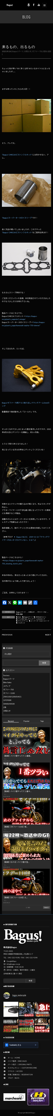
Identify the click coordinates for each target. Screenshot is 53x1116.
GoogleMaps (11, 961)
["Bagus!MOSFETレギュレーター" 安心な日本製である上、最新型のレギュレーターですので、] (10, 1009)
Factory (6, 675)
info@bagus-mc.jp (13, 964)
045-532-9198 (14, 958)
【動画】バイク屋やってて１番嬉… (17, 756)
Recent (11, 721)
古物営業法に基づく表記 (12, 974)
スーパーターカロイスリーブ (40, 621)
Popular (26, 721)
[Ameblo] (28, 5)
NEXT (48, 635)
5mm (19, 617)
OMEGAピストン (41, 617)
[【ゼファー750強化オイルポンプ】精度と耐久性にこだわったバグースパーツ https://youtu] (26, 1025)
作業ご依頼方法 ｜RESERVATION (19, 1075)
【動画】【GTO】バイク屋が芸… (16, 862)
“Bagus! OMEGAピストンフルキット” (17, 155)
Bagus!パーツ (17, 51)
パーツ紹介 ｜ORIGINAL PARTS (19, 1064)
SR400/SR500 (9, 704)
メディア (6, 686)
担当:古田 (47, 51)
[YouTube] (39, 5)
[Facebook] (34, 5)
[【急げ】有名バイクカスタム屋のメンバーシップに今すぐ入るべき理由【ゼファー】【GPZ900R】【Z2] (42, 1009)
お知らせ (27, 51)
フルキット (21, 623)
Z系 (4, 707)
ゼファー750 (37, 51)
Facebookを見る (15, 1044)
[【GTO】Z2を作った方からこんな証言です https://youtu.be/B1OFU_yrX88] (26, 1009)
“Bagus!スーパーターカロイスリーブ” (17, 218)
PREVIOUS (7, 635)
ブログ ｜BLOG (12, 1078)
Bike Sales (7, 682)
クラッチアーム (23, 621)
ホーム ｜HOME (13, 1058)
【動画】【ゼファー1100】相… (15, 827)
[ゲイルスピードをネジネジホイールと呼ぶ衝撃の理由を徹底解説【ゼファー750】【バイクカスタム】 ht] (10, 1025)
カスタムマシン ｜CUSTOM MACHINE (21, 1068)
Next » (46, 907)
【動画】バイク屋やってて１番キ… (17, 791)
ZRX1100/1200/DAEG (12, 697)
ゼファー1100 (9, 693)
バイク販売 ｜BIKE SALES (16, 1061)
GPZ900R (7, 700)
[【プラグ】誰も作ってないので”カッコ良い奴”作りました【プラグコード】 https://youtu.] (42, 1025)
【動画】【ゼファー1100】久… (15, 897)
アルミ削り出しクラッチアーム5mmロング (31, 619)
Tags (42, 721)
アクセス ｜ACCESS (14, 1071)
